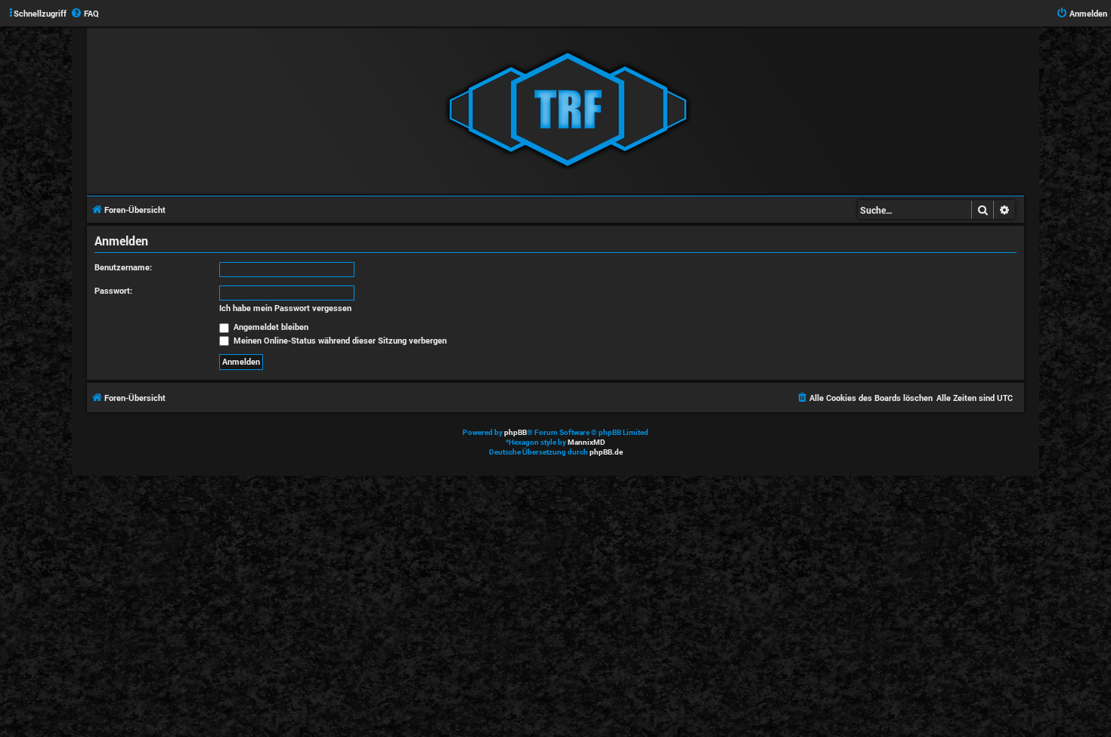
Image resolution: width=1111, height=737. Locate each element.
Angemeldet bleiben (269, 326)
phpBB (515, 432)
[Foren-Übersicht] (567, 110)
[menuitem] (84, 14)
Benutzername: (123, 267)
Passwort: (113, 290)
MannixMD (586, 442)
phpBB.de (606, 452)
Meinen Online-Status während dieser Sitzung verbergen (339, 340)
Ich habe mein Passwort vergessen (285, 308)
